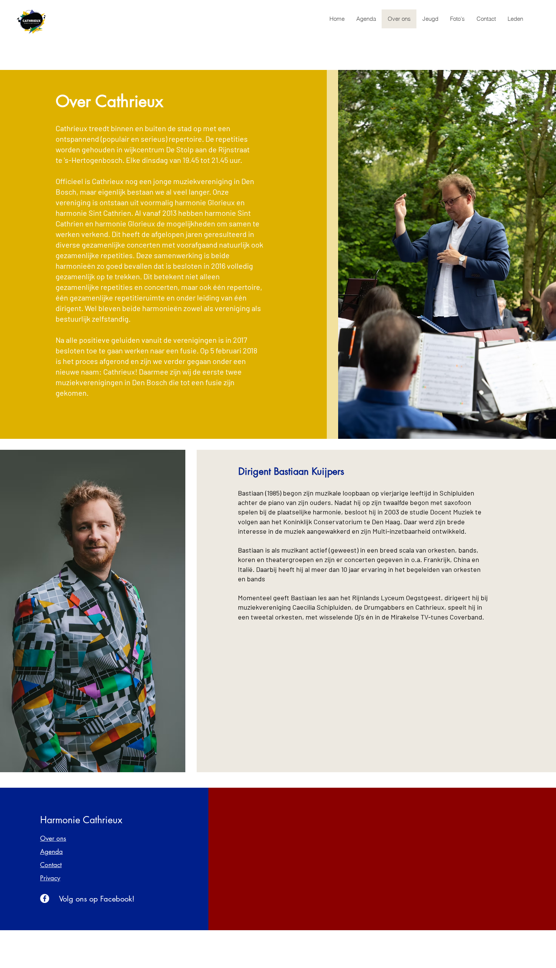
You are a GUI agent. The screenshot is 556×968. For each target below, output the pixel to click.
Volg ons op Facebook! (97, 899)
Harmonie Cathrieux (81, 820)
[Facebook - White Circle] (44, 898)
